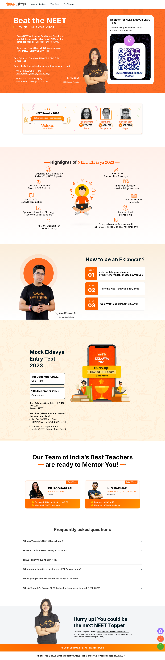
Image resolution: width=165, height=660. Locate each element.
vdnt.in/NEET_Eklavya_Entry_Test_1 (33, 73)
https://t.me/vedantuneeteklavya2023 (113, 632)
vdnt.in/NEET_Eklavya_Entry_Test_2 (33, 81)
